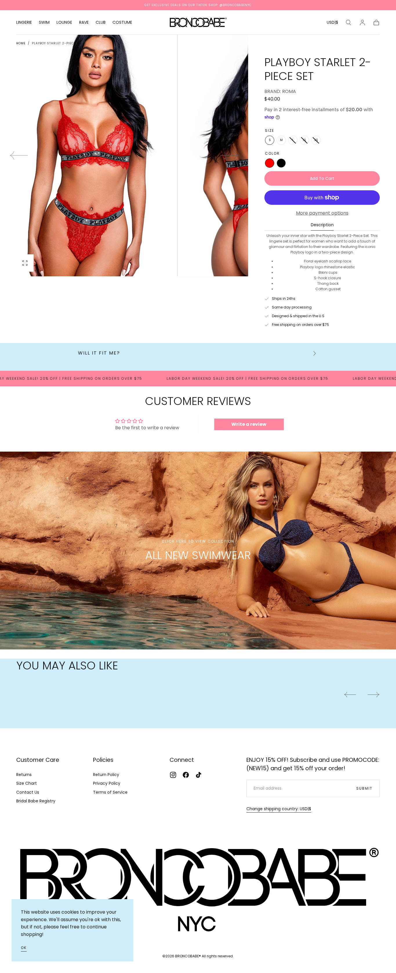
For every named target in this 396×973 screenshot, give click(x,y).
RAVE (84, 22)
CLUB (101, 22)
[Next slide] (229, 155)
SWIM (44, 22)
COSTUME (122, 22)
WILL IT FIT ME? (99, 353)
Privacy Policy (106, 783)
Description (322, 225)
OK (24, 947)
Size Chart (26, 783)
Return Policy (106, 774)
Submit (364, 788)
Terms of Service (110, 792)
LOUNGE (64, 22)
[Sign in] (362, 22)
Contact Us (27, 792)
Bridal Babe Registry (35, 801)
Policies (103, 760)
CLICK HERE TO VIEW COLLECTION (198, 541)
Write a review (248, 424)
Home (21, 43)
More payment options (322, 213)
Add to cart (322, 178)
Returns (24, 774)
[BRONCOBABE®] (198, 887)
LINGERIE (24, 22)
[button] (332, 23)
